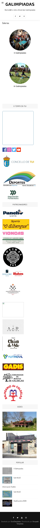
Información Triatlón (9, 487)
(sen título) (17, 478)
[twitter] (19, 16)
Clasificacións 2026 (20, 501)
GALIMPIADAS (20, 4)
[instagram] (24, 16)
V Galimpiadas (18, 469)
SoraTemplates (16, 521)
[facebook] (15, 16)
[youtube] (21, 517)
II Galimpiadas (20, 53)
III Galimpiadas (20, 86)
